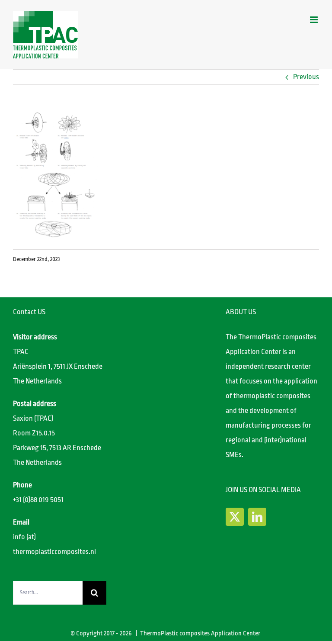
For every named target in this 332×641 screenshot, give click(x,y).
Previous (306, 77)
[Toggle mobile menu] (314, 19)
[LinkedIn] (257, 517)
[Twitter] (235, 517)
